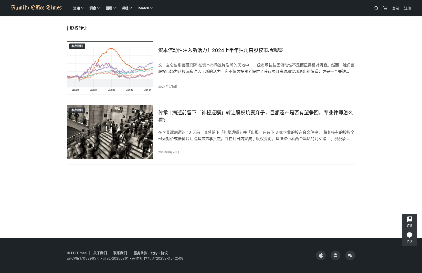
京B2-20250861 (116, 258)
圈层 (109, 8)
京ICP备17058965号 (83, 258)
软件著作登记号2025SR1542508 (157, 258)
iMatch (143, 8)
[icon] (321, 255)
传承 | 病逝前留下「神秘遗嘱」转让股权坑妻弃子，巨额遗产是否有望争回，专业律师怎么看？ (255, 116)
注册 (407, 8)
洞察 (92, 8)
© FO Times (77, 253)
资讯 (76, 8)
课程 (125, 8)
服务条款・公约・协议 (151, 253)
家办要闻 (77, 46)
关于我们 (100, 253)
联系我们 (120, 253)
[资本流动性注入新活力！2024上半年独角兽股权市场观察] (110, 68)
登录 (395, 8)
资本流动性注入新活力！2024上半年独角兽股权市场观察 (220, 50)
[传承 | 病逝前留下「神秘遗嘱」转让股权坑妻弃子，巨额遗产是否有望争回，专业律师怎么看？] (110, 132)
